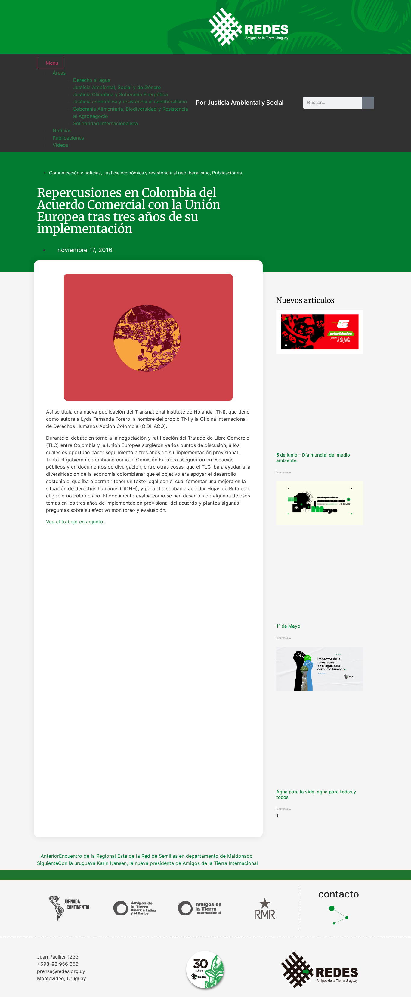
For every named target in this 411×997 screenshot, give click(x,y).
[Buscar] (368, 103)
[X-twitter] (345, 27)
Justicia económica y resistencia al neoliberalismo (156, 173)
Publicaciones (227, 173)
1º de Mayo (288, 626)
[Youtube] (365, 27)
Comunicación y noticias (75, 173)
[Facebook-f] (326, 27)
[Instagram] (306, 27)
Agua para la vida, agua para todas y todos (316, 794)
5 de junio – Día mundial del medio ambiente (313, 457)
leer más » (283, 472)
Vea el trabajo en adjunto (74, 522)
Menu (52, 63)
